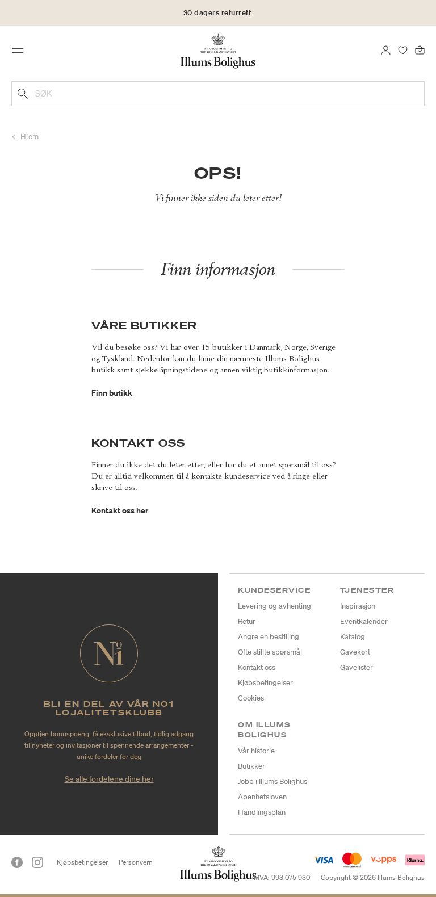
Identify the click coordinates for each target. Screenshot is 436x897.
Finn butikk (111, 392)
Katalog (352, 637)
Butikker (251, 766)
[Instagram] (37, 862)
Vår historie (256, 751)
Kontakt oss (256, 667)
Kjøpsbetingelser (82, 862)
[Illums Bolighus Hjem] (218, 50)
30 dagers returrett (217, 13)
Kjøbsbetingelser (265, 683)
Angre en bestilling (268, 637)
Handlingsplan (262, 812)
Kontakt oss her (119, 510)
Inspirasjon (357, 606)
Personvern (136, 862)
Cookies (251, 698)
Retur (246, 621)
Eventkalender (364, 621)
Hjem (29, 136)
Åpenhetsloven (262, 797)
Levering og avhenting (274, 606)
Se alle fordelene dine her (109, 779)
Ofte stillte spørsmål (270, 652)
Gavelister (356, 667)
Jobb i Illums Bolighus (272, 781)
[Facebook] (17, 862)
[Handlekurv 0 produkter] (420, 49)
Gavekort (355, 652)
